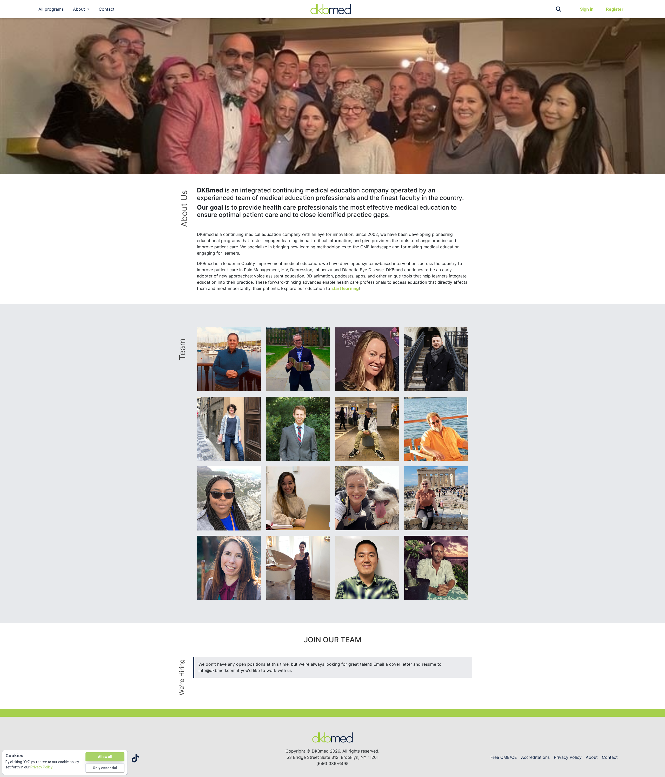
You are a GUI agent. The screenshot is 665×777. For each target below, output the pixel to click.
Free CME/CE (503, 757)
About (592, 757)
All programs (51, 9)
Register (614, 9)
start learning (345, 288)
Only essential (105, 768)
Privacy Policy (568, 757)
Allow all (105, 757)
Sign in (587, 9)
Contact (107, 9)
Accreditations (535, 757)
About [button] (79, 9)
